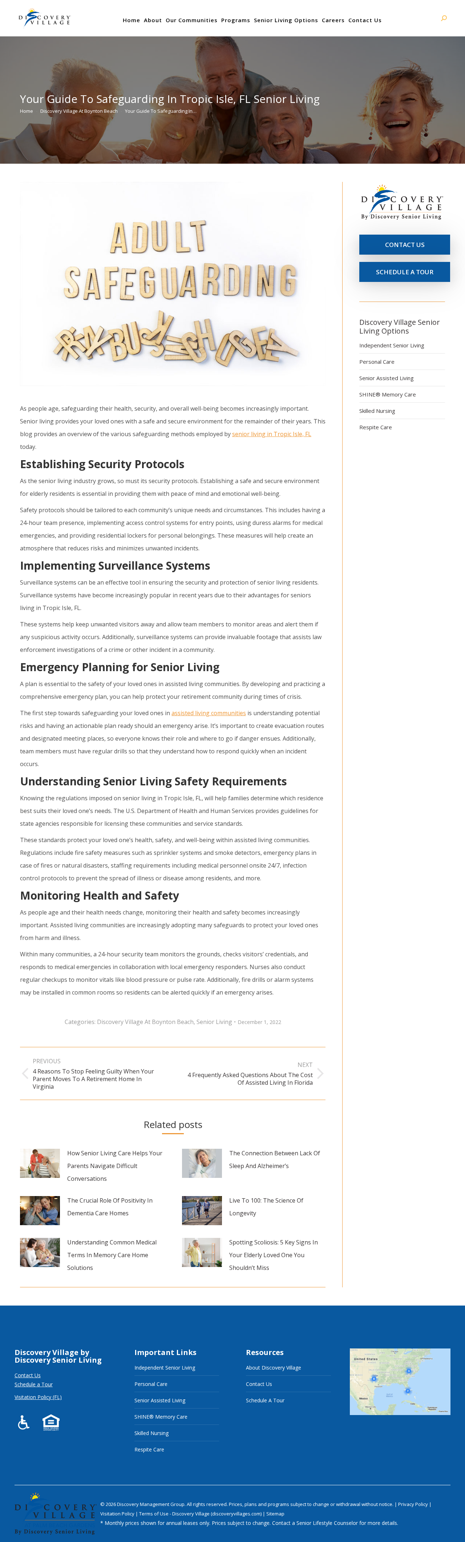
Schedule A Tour (265, 1400)
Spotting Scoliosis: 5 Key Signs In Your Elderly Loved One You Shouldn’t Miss (273, 1255)
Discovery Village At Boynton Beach (145, 1022)
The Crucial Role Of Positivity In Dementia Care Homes (110, 1206)
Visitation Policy (118, 1513)
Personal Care (377, 361)
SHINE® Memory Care (387, 394)
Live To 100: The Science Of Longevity (266, 1206)
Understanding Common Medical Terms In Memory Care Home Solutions (112, 1255)
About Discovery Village (273, 1367)
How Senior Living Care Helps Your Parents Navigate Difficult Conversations (114, 1166)
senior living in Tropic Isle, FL (271, 434)
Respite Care (375, 427)
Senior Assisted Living (386, 378)
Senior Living (214, 1022)
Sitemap (275, 1513)
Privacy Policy (413, 1504)
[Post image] (40, 1163)
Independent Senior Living (391, 345)
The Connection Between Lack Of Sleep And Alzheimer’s (274, 1159)
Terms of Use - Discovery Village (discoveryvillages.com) (200, 1513)
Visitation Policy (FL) (38, 1397)
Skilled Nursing (377, 410)
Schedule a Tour (34, 1384)
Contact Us (28, 1375)
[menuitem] (131, 20)
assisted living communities (208, 713)
